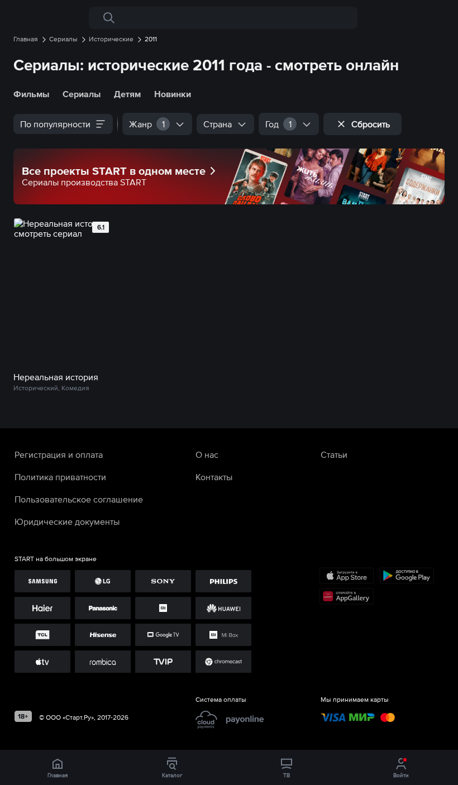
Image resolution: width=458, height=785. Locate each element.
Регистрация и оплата (59, 454)
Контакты (213, 477)
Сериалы (82, 94)
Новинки (172, 94)
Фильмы (31, 94)
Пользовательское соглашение (79, 499)
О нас (206, 454)
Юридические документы (67, 521)
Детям (127, 94)
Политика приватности (60, 477)
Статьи (334, 454)
